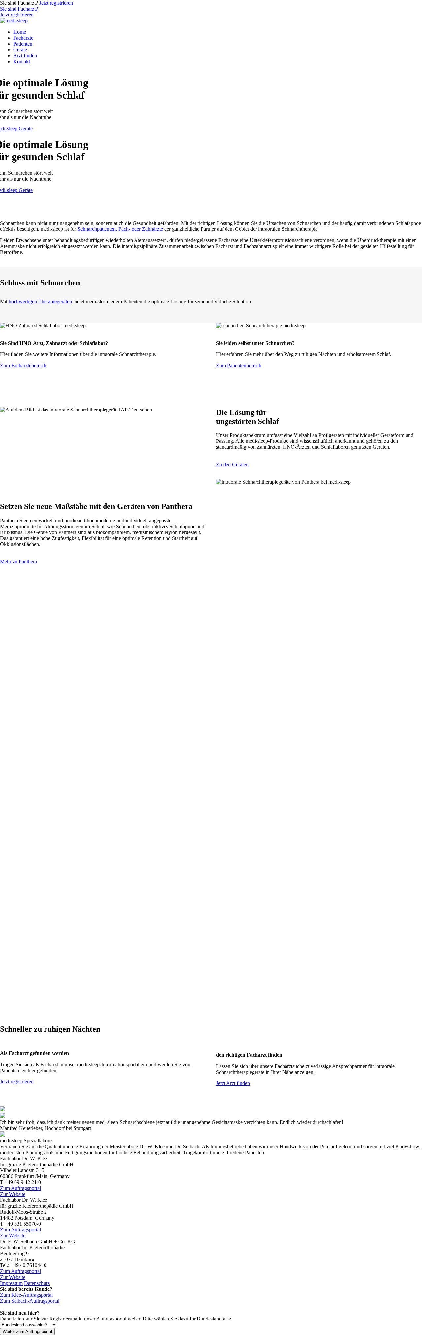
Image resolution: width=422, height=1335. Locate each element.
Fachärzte (23, 38)
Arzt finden (25, 55)
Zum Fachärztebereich (23, 365)
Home (19, 32)
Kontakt (21, 61)
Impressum (11, 1283)
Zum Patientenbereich (238, 365)
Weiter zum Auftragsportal (27, 1331)
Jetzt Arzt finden (233, 1083)
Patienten (22, 43)
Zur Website (12, 1194)
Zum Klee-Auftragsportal (26, 1295)
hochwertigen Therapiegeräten (40, 301)
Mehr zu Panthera (18, 561)
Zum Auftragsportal (20, 1188)
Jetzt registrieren (56, 3)
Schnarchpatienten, (97, 229)
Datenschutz (37, 1283)
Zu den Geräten (232, 464)
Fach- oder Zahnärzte (140, 229)
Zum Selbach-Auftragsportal (29, 1301)
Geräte (20, 49)
